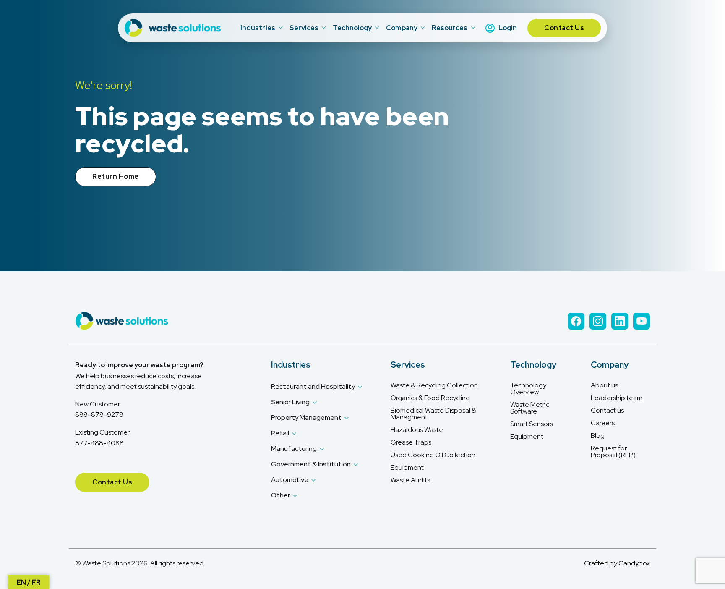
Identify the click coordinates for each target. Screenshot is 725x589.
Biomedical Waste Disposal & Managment (433, 414)
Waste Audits (410, 480)
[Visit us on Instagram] (597, 321)
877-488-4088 (99, 443)
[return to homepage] (173, 27)
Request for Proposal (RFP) (613, 451)
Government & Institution (311, 464)
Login (507, 28)
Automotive (289, 479)
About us (604, 385)
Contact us (607, 410)
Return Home (115, 176)
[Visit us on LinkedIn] (619, 321)
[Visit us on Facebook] (576, 321)
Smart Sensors (531, 424)
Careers (603, 423)
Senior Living (290, 402)
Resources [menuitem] (450, 28)
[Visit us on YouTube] (641, 321)
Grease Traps (411, 442)
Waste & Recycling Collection (434, 385)
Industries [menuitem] (257, 28)
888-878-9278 (99, 414)
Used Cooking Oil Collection (433, 455)
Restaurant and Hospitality (313, 386)
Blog (598, 435)
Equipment (407, 467)
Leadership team (616, 398)
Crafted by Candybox (617, 563)
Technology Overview (528, 388)
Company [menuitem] (401, 28)
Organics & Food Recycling (430, 398)
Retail (280, 433)
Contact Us (564, 28)
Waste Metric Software (529, 408)
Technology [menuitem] (352, 28)
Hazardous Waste (417, 430)
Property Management (306, 417)
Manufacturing (294, 448)
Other (280, 495)
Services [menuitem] (304, 28)
